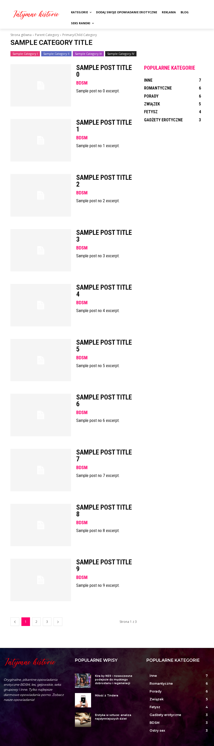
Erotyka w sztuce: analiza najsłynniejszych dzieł (113, 716)
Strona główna (21, 35)
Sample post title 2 (104, 181)
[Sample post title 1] (40, 140)
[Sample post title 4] (40, 305)
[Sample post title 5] (40, 360)
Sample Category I (25, 54)
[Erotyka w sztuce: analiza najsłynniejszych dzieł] (83, 720)
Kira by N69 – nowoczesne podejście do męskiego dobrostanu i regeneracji (113, 679)
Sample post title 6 (104, 400)
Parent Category (47, 35)
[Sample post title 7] (40, 470)
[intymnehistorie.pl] (35, 14)
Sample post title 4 (104, 290)
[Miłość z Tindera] (83, 700)
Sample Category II (56, 54)
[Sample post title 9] (40, 580)
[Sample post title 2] (40, 195)
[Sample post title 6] (40, 415)
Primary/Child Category (79, 35)
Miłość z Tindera (106, 695)
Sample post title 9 (104, 565)
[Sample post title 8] (40, 525)
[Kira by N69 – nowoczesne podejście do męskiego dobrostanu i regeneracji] (83, 680)
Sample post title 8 (104, 510)
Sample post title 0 (104, 71)
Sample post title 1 (104, 125)
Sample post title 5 (104, 345)
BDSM (82, 83)
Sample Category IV (120, 54)
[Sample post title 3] (40, 250)
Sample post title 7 (104, 455)
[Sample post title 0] (40, 85)
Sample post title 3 (104, 236)
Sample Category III (88, 54)
